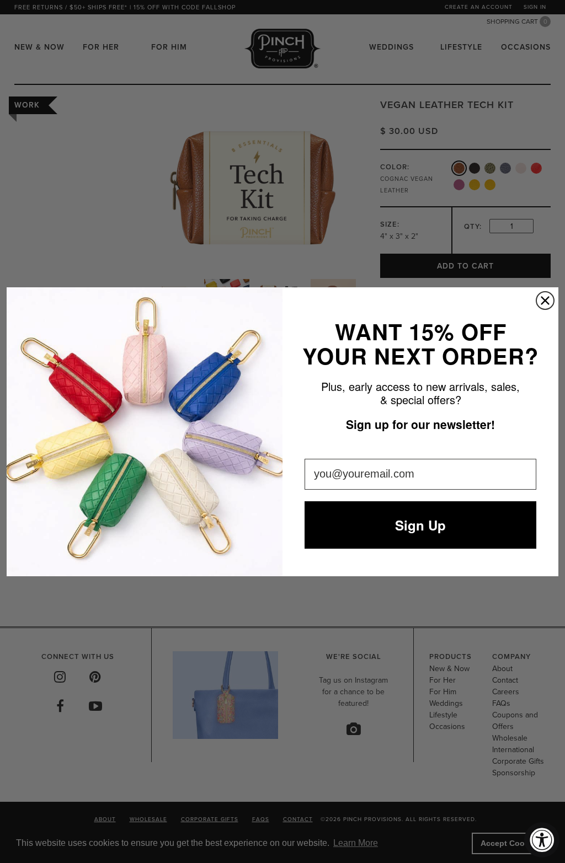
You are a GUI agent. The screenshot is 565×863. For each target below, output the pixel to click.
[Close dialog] (545, 300)
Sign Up (420, 525)
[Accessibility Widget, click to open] (541, 839)
